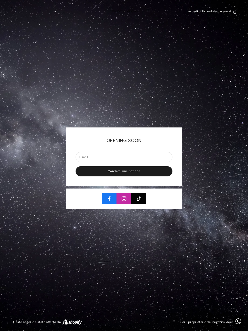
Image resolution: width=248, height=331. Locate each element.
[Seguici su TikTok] (139, 198)
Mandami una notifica (124, 171)
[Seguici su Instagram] (124, 198)
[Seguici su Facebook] (109, 198)
